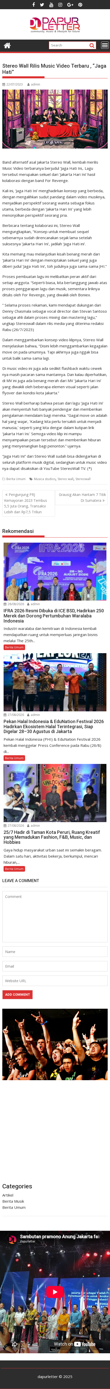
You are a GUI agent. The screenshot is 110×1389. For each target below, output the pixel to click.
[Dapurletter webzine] (7, 44)
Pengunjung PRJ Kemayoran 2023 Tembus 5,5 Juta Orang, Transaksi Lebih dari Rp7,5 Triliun (25, 503)
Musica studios (45, 479)
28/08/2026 (15, 604)
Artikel (7, 1195)
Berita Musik (13, 1201)
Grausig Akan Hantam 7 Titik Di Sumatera (82, 497)
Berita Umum (16, 479)
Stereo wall (65, 479)
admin (35, 84)
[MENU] (105, 45)
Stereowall (83, 479)
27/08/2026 (15, 715)
